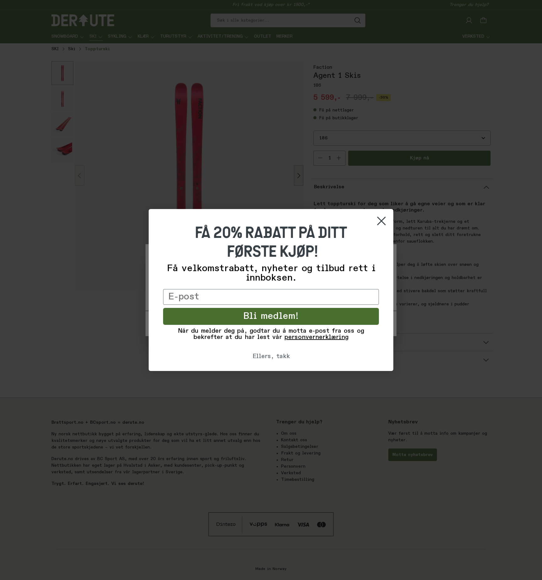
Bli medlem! (271, 316)
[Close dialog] (381, 221)
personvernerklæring (316, 337)
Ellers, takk (271, 356)
